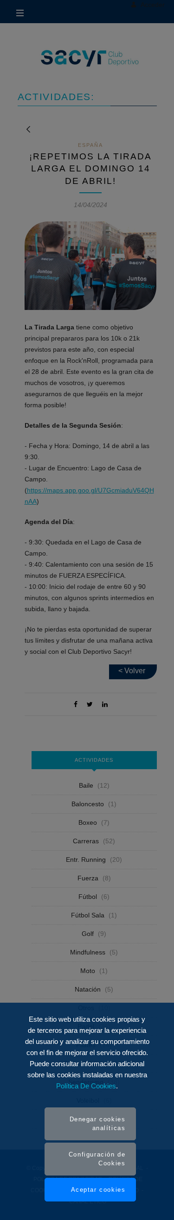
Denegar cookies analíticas (98, 1124)
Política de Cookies (86, 1086)
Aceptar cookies (98, 1189)
